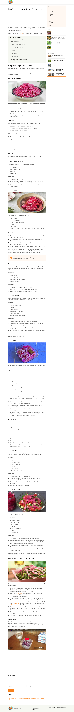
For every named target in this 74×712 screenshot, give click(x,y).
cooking (21, 33)
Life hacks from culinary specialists (19, 59)
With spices (14, 53)
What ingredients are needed (18, 44)
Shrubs (51, 22)
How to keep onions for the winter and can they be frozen (57, 65)
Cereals (51, 17)
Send (11, 690)
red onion (17, 603)
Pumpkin (51, 20)
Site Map (33, 709)
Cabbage (51, 18)
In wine (13, 50)
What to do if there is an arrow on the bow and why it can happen (58, 61)
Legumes (51, 14)
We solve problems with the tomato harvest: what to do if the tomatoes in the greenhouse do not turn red (58, 42)
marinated (20, 593)
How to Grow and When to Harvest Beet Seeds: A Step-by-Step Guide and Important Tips (58, 33)
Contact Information (35, 708)
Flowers (49, 25)
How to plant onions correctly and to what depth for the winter (57, 70)
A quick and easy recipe (17, 47)
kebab (11, 604)
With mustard (15, 56)
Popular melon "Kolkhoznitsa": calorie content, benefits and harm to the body (58, 38)
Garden (49, 9)
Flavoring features (15, 41)
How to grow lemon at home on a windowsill (57, 48)
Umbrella (51, 11)
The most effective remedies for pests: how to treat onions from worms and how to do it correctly (57, 56)
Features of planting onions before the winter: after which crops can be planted (57, 74)
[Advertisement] (27, 19)
